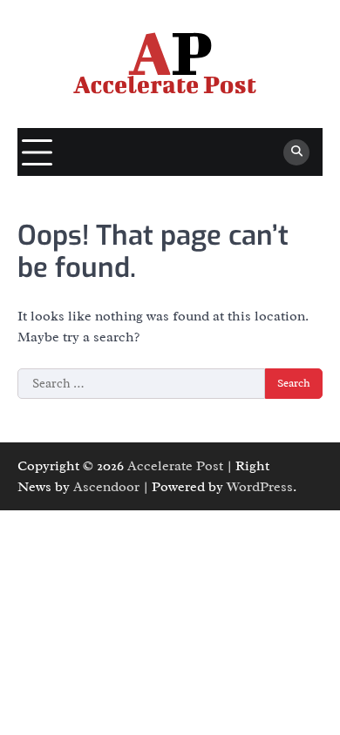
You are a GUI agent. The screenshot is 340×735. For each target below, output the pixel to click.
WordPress (260, 487)
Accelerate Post (175, 466)
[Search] (296, 152)
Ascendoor (106, 487)
